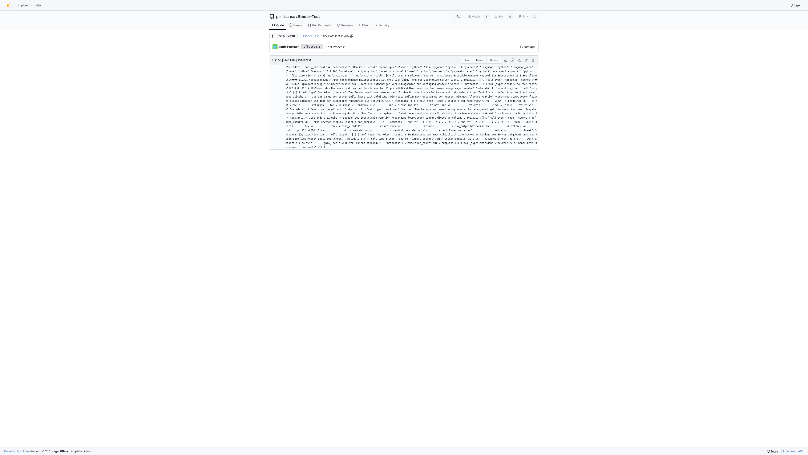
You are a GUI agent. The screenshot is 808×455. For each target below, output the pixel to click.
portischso (285, 17)
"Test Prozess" (335, 47)
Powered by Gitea (16, 451)
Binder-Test (309, 17)
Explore (23, 5)
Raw (466, 60)
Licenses (789, 451)
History (494, 60)
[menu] (773, 451)
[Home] (8, 5)
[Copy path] (351, 36)
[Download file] (505, 60)
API (800, 451)
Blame (479, 60)
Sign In (798, 5)
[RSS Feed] (458, 16)
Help (38, 5)
